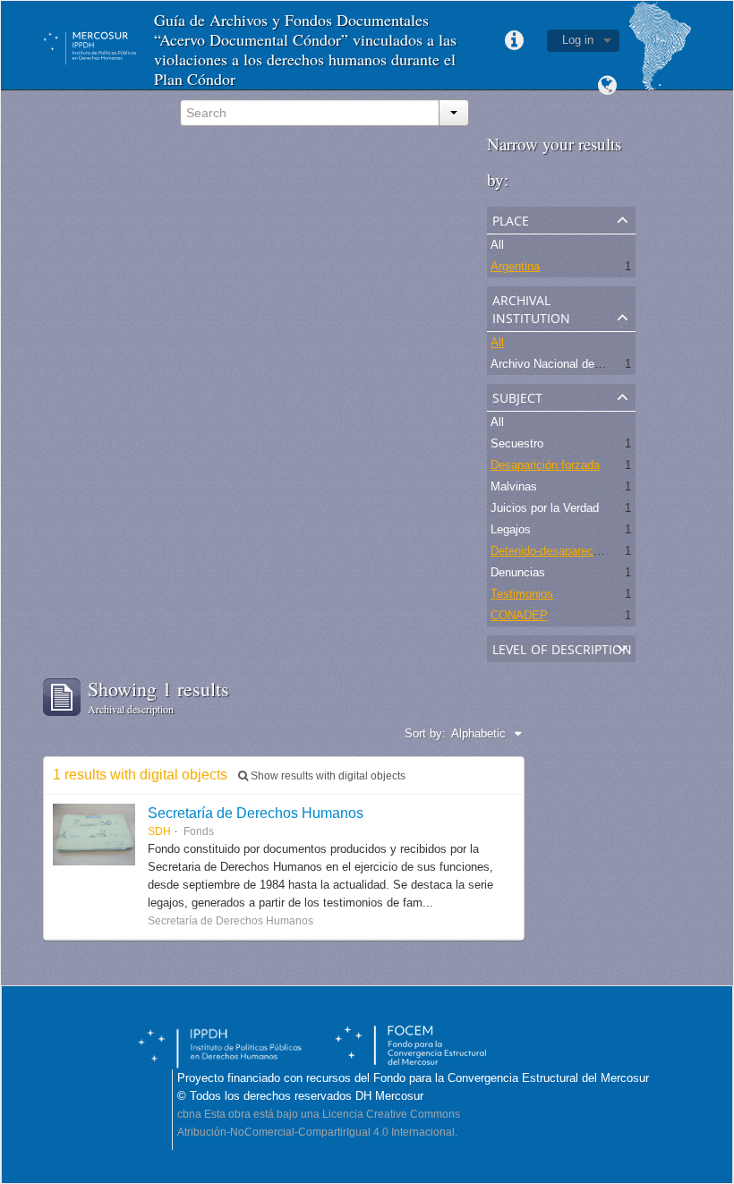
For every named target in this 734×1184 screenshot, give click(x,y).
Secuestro (517, 443)
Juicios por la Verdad (545, 508)
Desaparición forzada (545, 465)
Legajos (511, 529)
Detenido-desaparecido (550, 551)
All (497, 244)
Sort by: (425, 733)
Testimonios (522, 594)
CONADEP (519, 615)
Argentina (515, 266)
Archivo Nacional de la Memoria (573, 364)
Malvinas (514, 486)
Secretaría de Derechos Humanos (255, 813)
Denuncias (518, 572)
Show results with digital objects (326, 776)
